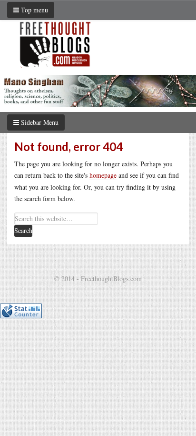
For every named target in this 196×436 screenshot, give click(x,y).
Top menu (33, 9)
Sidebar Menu (39, 122)
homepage (103, 175)
